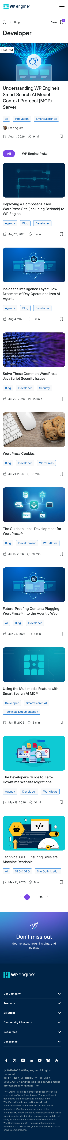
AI (6, 118)
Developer (42, 223)
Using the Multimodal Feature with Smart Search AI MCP (30, 691)
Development (27, 543)
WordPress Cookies (19, 453)
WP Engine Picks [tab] (35, 153)
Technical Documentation (21, 711)
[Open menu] (62, 6)
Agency (10, 223)
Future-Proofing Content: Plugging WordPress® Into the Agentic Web (31, 611)
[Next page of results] (48, 897)
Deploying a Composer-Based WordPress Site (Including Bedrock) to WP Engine (33, 209)
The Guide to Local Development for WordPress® (32, 531)
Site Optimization (48, 871)
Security (44, 388)
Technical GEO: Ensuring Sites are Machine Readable (30, 859)
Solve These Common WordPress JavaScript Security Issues (30, 376)
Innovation (22, 118)
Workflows (50, 543)
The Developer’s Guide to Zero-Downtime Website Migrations (28, 779)
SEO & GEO (22, 871)
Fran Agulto (15, 128)
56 (41, 897)
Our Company (12, 993)
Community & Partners (17, 1022)
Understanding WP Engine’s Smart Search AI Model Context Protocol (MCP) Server (31, 97)
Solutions (9, 1012)
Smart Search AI (46, 118)
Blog (17, 22)
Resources (10, 1031)
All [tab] (9, 153)
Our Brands (10, 1041)
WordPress (46, 463)
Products (9, 1003)
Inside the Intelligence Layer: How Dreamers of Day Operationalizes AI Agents (31, 294)
